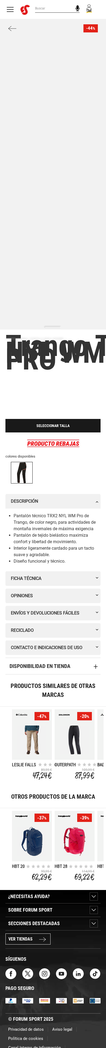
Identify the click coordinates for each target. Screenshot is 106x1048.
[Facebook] (10, 973)
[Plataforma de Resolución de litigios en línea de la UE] (95, 1000)
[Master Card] (44, 1000)
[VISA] (27, 1000)
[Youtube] (61, 973)
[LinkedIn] (78, 973)
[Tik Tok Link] (95, 973)
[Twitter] (27, 973)
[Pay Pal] (10, 1000)
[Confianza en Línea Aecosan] (78, 1000)
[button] (94, 1028)
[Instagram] (44, 973)
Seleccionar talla (53, 426)
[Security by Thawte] (61, 1000)
